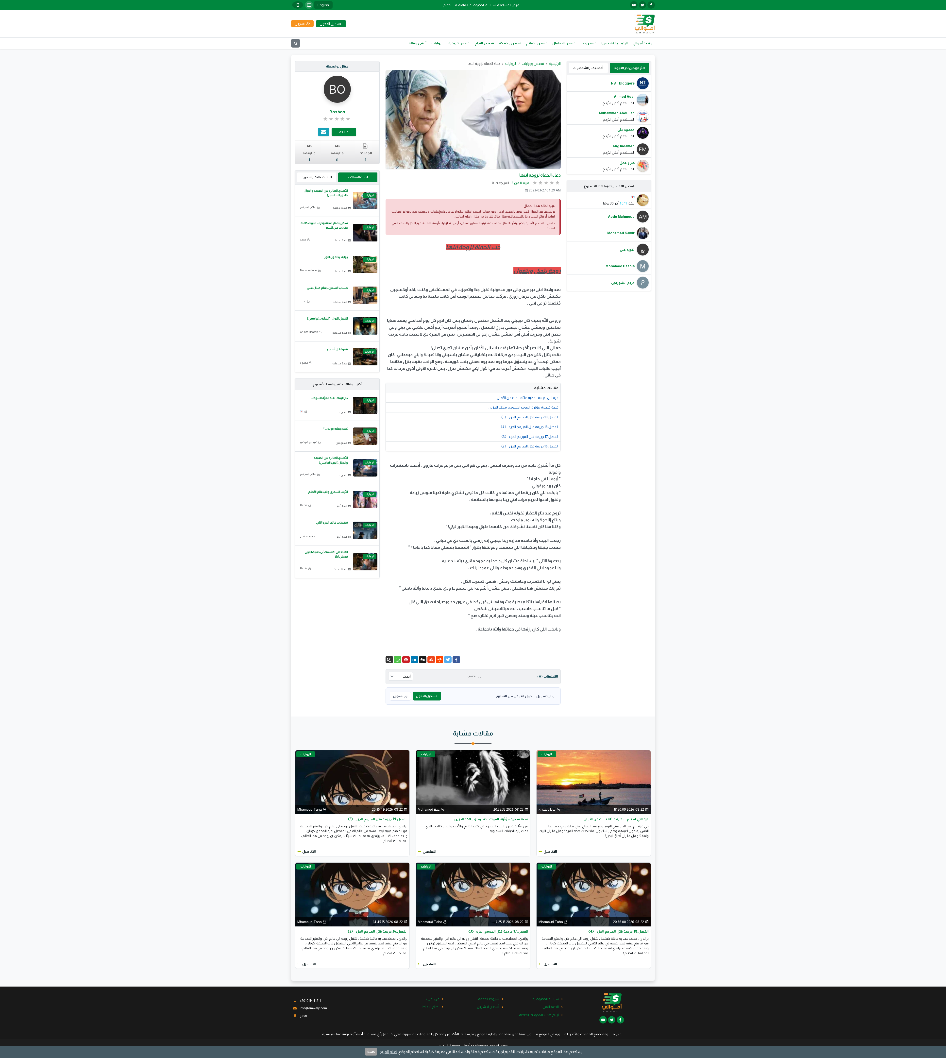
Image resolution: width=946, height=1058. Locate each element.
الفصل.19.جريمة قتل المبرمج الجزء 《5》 (528, 417)
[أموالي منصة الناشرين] (644, 23)
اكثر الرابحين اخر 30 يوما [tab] (629, 68)
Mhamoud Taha (309, 809)
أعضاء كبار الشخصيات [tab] (588, 68)
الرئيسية (555, 64)
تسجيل (398, 696)
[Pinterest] (406, 659)
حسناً (371, 1052)
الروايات (437, 43)
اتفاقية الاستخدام (455, 5)
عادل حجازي (547, 809)
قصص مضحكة (510, 43)
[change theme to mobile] (297, 5)
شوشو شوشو (308, 442)
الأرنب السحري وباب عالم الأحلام (328, 492)
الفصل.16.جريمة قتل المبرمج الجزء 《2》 (528, 446)
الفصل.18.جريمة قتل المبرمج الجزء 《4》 (528, 427)
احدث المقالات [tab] (358, 177)
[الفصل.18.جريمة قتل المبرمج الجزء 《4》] (594, 894)
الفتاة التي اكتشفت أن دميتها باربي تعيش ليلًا (326, 554)
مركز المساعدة (508, 5)
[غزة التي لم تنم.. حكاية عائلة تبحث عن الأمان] (594, 782)
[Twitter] (448, 659)
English (323, 5)
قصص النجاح (484, 43)
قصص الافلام (536, 43)
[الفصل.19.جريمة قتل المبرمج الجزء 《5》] (352, 782)
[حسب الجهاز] (309, 5)
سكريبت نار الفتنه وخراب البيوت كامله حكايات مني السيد (324, 225)
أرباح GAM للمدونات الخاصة (539, 1015)
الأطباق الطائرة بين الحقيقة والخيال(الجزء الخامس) (331, 460)
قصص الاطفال (563, 43)
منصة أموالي (642, 43)
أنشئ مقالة (417, 43)
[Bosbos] (337, 89)
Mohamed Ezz (428, 809)
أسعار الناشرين (488, 1007)
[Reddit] (439, 659)
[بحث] (295, 43)
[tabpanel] (609, 124)
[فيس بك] (651, 5)
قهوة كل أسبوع (337, 349)
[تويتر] (642, 5)
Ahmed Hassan (309, 331)
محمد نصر (305, 535)
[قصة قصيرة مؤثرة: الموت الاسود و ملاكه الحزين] (473, 782)
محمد (303, 239)
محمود (304, 362)
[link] (337, 119)
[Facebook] (456, 659)
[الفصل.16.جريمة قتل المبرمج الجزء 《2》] (352, 894)
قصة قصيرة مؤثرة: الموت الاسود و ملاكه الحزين (523, 407)
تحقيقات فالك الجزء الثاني (332, 522)
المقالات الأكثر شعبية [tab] (317, 177)
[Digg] (422, 659)
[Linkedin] (414, 659)
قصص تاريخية (459, 43)
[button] (389, 659)
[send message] (323, 132)
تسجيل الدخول (426, 696)
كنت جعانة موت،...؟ (335, 428)
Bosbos (337, 112)
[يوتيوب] (634, 5)
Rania (303, 505)
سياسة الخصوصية (483, 5)
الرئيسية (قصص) (614, 43)
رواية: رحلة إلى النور (336, 257)
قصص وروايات (533, 64)
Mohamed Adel (308, 270)
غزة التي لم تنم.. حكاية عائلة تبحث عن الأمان (527, 398)
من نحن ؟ (432, 999)
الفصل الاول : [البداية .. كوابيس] (327, 318)
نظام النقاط (430, 1007)
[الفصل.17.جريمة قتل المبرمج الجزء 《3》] (473, 894)
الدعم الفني (550, 1007)
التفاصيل (550, 851)
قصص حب (588, 43)
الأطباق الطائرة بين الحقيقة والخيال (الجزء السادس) (326, 193)
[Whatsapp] (397, 659)
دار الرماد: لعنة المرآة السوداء (329, 398)
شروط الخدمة (488, 999)
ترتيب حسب (474, 676)
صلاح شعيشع (308, 206)
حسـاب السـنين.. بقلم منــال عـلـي (327, 288)
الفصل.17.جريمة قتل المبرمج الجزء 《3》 (529, 437)
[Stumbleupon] (431, 659)
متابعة (344, 132)
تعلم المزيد (388, 1052)
